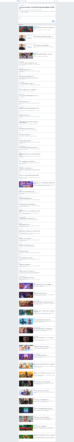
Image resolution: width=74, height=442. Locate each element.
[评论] (20, 32)
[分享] (22, 14)
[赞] (19, 14)
